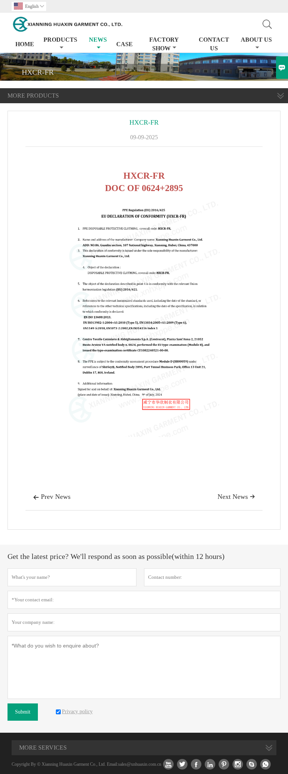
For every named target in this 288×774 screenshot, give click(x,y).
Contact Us (214, 43)
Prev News (51, 496)
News (98, 39)
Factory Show (164, 43)
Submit (22, 712)
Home (24, 44)
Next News (236, 496)
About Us (256, 39)
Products (60, 39)
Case (124, 44)
